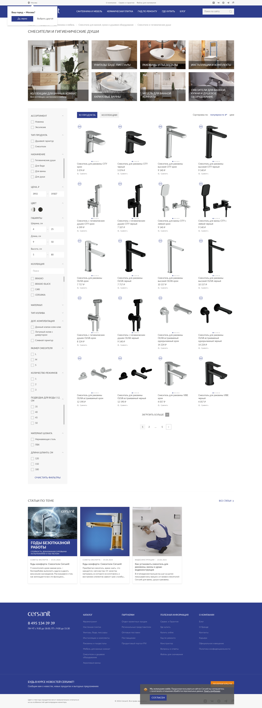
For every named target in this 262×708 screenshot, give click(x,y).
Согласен (158, 697)
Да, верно (22, 19)
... (155, 427)
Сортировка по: (200, 115)
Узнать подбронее (212, 691)
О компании (111, 3)
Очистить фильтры (47, 477)
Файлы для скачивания (146, 3)
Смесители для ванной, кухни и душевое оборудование (106, 25)
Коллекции (109, 115)
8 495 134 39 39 (41, 623)
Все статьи (225, 501)
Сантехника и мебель (64, 25)
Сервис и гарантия (126, 3)
